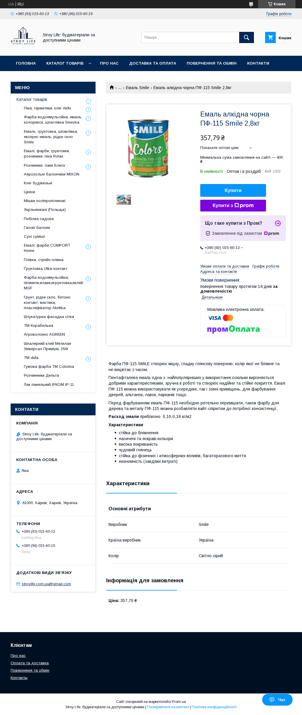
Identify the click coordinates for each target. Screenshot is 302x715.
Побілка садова (39, 219)
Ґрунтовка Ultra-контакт (45, 268)
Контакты (19, 677)
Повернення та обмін (212, 63)
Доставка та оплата (152, 63)
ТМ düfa (31, 357)
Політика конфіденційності (214, 707)
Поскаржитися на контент (168, 707)
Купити (233, 190)
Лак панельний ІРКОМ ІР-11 (49, 384)
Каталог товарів (64, 63)
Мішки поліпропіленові (44, 201)
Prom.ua (179, 702)
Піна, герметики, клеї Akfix (47, 108)
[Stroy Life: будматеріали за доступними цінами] (23, 48)
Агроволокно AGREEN (44, 334)
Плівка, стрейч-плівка (43, 260)
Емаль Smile (137, 87)
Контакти (258, 63)
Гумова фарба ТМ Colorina (49, 366)
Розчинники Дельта (41, 375)
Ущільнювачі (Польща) (45, 209)
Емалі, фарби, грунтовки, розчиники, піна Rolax (47, 153)
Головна (26, 63)
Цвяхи (29, 192)
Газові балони (37, 227)
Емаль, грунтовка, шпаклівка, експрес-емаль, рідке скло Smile (51, 136)
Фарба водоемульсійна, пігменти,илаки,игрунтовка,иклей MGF (53, 282)
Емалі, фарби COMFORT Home (47, 248)
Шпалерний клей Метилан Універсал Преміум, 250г (47, 346)
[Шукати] (246, 37)
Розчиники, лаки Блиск (44, 165)
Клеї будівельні (38, 183)
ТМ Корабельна (38, 325)
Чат (281, 699)
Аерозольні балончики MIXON (51, 174)
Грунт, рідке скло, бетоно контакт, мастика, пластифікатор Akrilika (47, 302)
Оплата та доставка (30, 663)
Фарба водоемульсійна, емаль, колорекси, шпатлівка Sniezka (53, 119)
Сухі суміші (34, 236)
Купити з (223, 205)
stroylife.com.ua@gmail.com (46, 584)
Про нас (109, 63)
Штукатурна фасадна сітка (49, 316)
